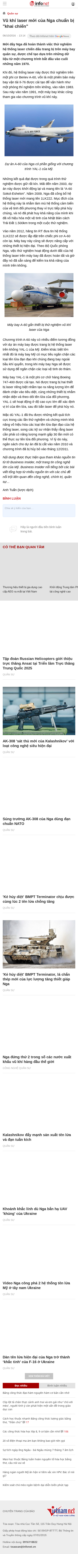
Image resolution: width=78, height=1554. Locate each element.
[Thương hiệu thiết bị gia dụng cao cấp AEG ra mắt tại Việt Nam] (25, 566)
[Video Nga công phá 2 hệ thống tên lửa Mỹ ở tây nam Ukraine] (39, 1253)
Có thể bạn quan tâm (23, 547)
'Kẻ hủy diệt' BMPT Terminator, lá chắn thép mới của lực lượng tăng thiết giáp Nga (36, 979)
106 (65, 1431)
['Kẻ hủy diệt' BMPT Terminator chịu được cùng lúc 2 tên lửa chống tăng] (39, 866)
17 (27, 1422)
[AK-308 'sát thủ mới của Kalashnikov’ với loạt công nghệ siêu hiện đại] (39, 711)
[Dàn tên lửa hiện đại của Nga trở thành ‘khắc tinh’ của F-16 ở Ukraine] (39, 1327)
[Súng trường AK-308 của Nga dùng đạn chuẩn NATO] (39, 788)
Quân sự (12, 13)
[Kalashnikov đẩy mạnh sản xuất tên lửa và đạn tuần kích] (39, 1104)
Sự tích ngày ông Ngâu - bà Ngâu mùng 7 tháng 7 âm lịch (38, 1450)
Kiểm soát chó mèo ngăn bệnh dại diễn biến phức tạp (35, 1485)
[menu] (4, 4)
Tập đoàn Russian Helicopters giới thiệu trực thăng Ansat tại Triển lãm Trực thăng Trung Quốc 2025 (38, 663)
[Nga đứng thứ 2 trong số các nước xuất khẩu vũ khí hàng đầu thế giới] (39, 1027)
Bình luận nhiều (57, 1385)
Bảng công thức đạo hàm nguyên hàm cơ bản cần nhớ (36, 1392)
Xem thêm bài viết (39, 1376)
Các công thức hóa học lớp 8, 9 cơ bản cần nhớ (31, 1431)
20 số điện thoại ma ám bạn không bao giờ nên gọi (34, 1440)
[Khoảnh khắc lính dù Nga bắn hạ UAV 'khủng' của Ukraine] (39, 1179)
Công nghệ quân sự (17, 1068)
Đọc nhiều (21, 1385)
